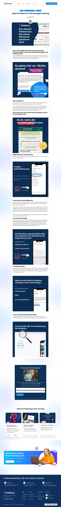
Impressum (39, 494)
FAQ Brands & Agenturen (33, 496)
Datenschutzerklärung (41, 496)
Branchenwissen (24, 496)
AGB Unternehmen (40, 497)
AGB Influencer (40, 499)
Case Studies (31, 499)
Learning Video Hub (25, 494)
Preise (30, 497)
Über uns (23, 497)
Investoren (24, 499)
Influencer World (31, 494)
